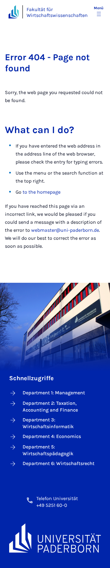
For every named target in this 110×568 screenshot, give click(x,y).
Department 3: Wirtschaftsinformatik (48, 423)
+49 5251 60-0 (51, 505)
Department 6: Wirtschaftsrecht (58, 463)
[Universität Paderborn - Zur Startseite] (14, 11)
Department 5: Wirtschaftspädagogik (48, 450)
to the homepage (42, 192)
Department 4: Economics (52, 436)
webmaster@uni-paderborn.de (65, 230)
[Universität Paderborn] (55, 537)
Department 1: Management (54, 393)
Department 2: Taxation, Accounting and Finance (50, 406)
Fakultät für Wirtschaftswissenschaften (57, 12)
